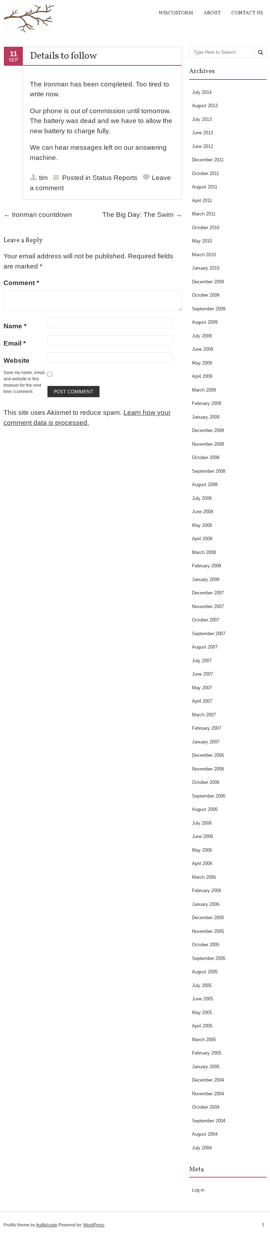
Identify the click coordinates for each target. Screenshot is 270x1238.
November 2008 (208, 444)
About (212, 13)
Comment (21, 282)
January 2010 (205, 268)
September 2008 (208, 471)
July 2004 (202, 1147)
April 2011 (202, 200)
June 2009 (202, 349)
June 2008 (202, 511)
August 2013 (205, 105)
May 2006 (202, 850)
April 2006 (202, 863)
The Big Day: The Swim (142, 214)
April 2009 (202, 376)
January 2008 (205, 579)
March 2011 (204, 214)
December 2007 (208, 592)
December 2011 (208, 159)
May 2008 (202, 525)
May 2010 (202, 241)
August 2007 (205, 647)
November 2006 (208, 769)
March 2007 (204, 714)
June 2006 (202, 836)
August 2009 (205, 322)
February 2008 (206, 565)
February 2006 (206, 890)
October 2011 (205, 173)
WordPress (93, 1225)
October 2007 (205, 620)
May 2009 (202, 363)
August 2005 (205, 971)
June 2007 (202, 674)
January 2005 (205, 1066)
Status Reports (114, 177)
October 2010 (205, 227)
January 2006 (205, 904)
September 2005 (208, 958)
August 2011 (204, 186)
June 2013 (202, 132)
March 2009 (204, 390)
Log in (198, 1190)
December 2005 (208, 917)
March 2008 (204, 552)
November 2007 (208, 606)
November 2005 (208, 931)
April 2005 (202, 1026)
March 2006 (204, 877)
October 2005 (205, 944)
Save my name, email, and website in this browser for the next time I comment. (25, 382)
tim (43, 177)
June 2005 (202, 998)
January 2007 (205, 741)
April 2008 (202, 538)
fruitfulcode (46, 1225)
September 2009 (208, 308)
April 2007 (202, 701)
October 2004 (205, 1107)
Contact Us (247, 13)
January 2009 (205, 417)
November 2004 (208, 1093)
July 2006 (202, 823)
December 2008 (208, 430)
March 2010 (204, 254)
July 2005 (202, 985)
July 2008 (202, 498)
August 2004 (205, 1134)
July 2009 (202, 335)
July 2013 (202, 119)
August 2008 (205, 484)
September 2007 (208, 633)
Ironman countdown (38, 214)
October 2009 (205, 295)
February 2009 (206, 403)
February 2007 (206, 728)
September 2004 (208, 1120)
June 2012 (202, 146)
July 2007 (202, 660)
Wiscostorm (176, 13)
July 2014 (202, 92)
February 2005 (206, 1053)
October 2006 (205, 782)
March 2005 (204, 1039)
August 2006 (205, 809)
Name (15, 326)
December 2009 (208, 281)
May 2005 (202, 1012)
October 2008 (205, 457)
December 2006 (208, 755)
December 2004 (208, 1080)
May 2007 (202, 687)
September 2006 (208, 796)
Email (15, 343)
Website (17, 360)
